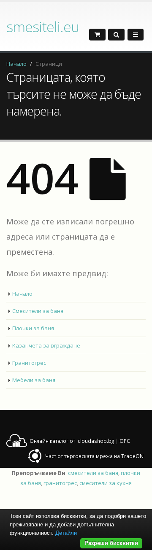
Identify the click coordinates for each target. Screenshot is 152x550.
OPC (124, 440)
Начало (16, 63)
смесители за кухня (105, 483)
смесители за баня (93, 473)
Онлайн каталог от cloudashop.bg (72, 440)
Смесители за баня (37, 311)
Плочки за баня (33, 328)
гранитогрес (60, 483)
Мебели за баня (33, 380)
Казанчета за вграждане (46, 345)
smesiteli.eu (42, 26)
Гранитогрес (29, 363)
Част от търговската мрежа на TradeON (94, 456)
